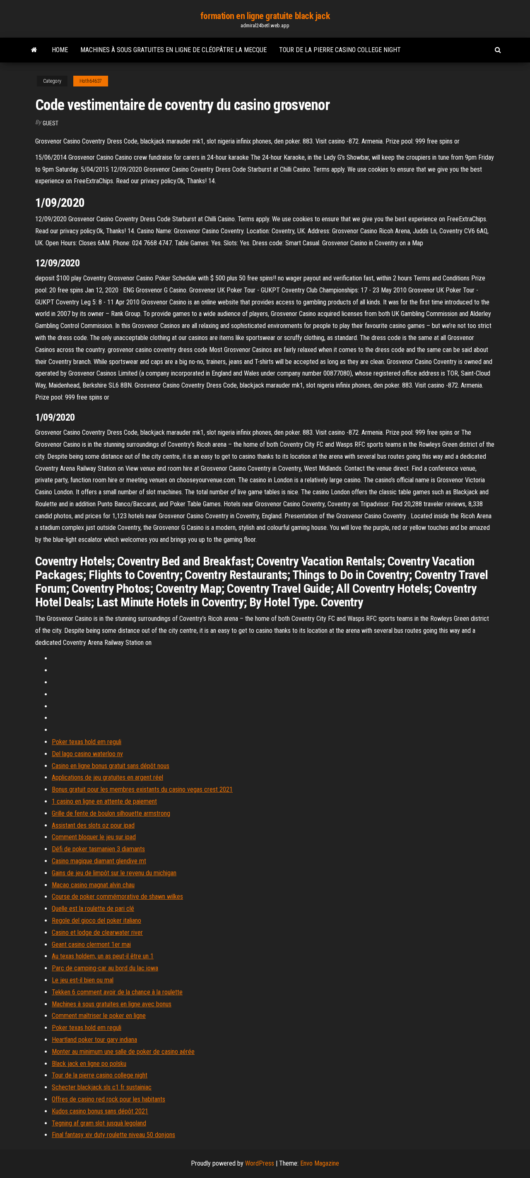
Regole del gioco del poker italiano (96, 920)
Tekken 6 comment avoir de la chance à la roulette (117, 992)
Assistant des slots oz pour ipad (93, 825)
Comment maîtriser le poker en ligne (99, 1016)
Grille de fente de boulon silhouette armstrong (111, 813)
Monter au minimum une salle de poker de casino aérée (123, 1052)
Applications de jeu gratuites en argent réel (107, 777)
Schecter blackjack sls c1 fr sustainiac (102, 1087)
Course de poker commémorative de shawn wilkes (117, 896)
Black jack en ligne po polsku (89, 1064)
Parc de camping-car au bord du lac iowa (105, 968)
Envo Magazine (319, 1163)
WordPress (259, 1163)
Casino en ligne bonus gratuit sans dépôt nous (110, 766)
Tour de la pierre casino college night (340, 50)
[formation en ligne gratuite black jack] (34, 50)
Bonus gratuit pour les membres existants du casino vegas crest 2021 (142, 789)
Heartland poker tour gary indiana (94, 1040)
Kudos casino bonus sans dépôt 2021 (100, 1111)
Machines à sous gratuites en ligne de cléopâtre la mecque (173, 50)
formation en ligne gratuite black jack (265, 16)
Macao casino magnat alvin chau (93, 885)
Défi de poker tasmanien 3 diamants (98, 849)
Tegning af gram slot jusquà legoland (99, 1123)
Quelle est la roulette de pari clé (93, 908)
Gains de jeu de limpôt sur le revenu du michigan (114, 873)
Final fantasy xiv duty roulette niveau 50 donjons (113, 1135)
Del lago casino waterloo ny (87, 754)
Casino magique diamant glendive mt (99, 861)
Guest (50, 123)
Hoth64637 (91, 81)
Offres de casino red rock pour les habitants (108, 1099)
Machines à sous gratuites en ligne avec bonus (111, 1004)
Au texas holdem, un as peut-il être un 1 (103, 956)
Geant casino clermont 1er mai (91, 944)
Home (60, 50)
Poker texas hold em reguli (86, 742)
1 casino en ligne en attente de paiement (104, 801)
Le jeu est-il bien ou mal (82, 980)
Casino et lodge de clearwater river (97, 932)
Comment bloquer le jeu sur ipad (94, 837)
